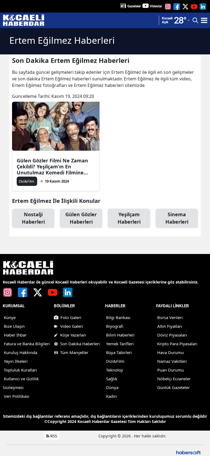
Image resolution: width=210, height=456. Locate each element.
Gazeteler (134, 6)
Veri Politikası (16, 396)
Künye (10, 317)
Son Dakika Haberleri (80, 343)
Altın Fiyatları (169, 326)
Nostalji (33, 218)
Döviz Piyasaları (172, 335)
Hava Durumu (170, 352)
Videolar (156, 6)
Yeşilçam (129, 218)
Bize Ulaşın (14, 326)
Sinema (176, 218)
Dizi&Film (115, 361)
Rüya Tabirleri (119, 352)
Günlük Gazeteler (173, 387)
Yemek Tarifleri (120, 343)
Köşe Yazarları (73, 335)
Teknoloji (114, 370)
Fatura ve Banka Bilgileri (27, 343)
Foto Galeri (70, 317)
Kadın (111, 396)
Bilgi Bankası (118, 317)
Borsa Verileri (170, 317)
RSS (53, 436)
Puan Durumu (170, 370)
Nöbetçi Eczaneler (174, 378)
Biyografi (114, 326)
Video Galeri (71, 326)
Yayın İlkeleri (16, 361)
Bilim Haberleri (120, 335)
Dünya (112, 387)
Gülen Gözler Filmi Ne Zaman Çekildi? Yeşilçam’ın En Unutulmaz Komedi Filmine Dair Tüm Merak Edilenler (52, 166)
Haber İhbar (15, 335)
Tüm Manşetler (74, 352)
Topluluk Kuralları (20, 370)
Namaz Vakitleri (172, 361)
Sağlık (111, 378)
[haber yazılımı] (188, 452)
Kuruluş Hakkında (20, 352)
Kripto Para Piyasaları (177, 343)
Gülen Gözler (81, 218)
